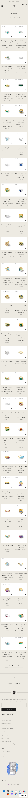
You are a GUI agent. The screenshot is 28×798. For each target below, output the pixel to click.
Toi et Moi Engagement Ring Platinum (21, 201)
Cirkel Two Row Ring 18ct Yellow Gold (7, 468)
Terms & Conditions (5, 751)
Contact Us (3, 718)
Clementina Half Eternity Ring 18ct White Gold (20, 70)
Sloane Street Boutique (6, 741)
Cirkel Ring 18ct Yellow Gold (7, 308)
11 (18, 665)
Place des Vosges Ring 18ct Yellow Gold (21, 281)
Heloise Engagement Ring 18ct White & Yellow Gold (7, 70)
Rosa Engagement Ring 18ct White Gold (7, 43)
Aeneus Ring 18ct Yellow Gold (21, 628)
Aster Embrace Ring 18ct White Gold (7, 627)
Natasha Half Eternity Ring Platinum (7, 415)
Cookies (3, 756)
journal (18, 1)
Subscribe (9, 709)
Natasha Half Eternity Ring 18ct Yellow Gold (20, 364)
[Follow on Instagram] (6, 780)
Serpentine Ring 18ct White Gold (7, 655)
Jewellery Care (4, 725)
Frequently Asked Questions (7, 728)
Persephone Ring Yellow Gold (21, 468)
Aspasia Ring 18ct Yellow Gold (20, 309)
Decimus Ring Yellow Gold (20, 654)
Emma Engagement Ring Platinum (21, 150)
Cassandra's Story (5, 738)
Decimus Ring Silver (20, 95)
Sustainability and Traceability (8, 744)
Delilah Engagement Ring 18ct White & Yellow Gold (7, 123)
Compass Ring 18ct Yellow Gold (7, 280)
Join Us (22, 795)
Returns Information (6, 723)
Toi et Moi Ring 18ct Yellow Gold (7, 389)
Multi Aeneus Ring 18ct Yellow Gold (20, 255)
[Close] (25, 795)
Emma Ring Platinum (7, 149)
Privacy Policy (4, 754)
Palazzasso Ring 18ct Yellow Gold (21, 123)
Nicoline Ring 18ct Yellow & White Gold (20, 495)
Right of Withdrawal (6, 731)
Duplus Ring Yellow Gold (20, 600)
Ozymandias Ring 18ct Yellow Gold (21, 337)
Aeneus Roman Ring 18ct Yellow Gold (20, 228)
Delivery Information (6, 720)
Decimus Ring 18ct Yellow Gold (7, 96)
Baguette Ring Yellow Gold (7, 601)
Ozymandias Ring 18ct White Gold (20, 549)
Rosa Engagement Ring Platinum (7, 175)
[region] (14, 680)
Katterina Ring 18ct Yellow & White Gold (7, 575)
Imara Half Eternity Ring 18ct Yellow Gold (7, 522)
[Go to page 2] (21, 665)
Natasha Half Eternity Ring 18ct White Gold (20, 43)
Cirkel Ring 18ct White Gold (7, 227)
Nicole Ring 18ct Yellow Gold (7, 547)
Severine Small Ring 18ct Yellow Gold (21, 522)
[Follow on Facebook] (2, 780)
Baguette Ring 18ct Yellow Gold (7, 201)
